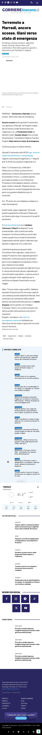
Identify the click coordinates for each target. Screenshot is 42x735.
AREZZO (5, 698)
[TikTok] (11, 2)
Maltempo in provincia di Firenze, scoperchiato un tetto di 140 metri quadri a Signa (27, 431)
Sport (17, 536)
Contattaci (21, 718)
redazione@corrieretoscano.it (10, 689)
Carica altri (20, 481)
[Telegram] (8, 2)
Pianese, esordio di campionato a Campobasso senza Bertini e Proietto (27, 540)
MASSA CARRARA (27, 698)
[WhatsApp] (28, 101)
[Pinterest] (24, 101)
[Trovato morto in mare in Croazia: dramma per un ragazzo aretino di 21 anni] (8, 473)
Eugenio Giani (12, 336)
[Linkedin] (33, 101)
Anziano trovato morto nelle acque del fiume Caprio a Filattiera (25, 368)
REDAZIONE (9, 60)
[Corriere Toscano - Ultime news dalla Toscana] (21, 11)
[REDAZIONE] (4, 60)
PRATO (23, 706)
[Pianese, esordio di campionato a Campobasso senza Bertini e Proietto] (7, 539)
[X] (14, 2)
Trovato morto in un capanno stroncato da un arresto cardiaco (27, 377)
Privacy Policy (16, 692)
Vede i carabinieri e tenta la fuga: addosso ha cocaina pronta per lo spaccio (27, 421)
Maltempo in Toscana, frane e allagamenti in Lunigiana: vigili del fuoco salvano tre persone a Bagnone (27, 463)
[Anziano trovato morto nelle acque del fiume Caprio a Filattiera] (8, 367)
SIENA (23, 708)
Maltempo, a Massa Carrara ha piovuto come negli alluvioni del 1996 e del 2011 (26, 441)
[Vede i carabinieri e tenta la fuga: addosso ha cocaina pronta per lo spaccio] (8, 420)
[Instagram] (5, 2)
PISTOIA (24, 703)
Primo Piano (18, 395)
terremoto (28, 336)
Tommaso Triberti (8, 338)
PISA (22, 701)
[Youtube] (17, 2)
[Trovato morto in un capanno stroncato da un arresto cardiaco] (8, 378)
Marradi (21, 336)
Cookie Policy (6, 692)
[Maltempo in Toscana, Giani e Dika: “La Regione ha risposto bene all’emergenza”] (8, 451)
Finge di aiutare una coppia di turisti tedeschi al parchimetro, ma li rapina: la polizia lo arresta (26, 410)
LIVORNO (5, 706)
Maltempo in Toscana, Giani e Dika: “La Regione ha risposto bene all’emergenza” (25, 452)
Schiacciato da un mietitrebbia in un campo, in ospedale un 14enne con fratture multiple (27, 388)
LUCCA (4, 708)
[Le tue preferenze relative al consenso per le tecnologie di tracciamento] (38, 731)
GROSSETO (6, 703)
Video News (18, 626)
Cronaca (5, 53)
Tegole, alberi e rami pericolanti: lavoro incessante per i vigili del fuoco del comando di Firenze (26, 357)
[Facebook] (2, 2)
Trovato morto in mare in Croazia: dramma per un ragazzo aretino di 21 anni (27, 474)
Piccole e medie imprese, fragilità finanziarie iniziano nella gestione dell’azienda (27, 630)
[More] (38, 101)
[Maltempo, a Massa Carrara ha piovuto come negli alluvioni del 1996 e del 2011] (8, 441)
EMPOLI (5, 701)
